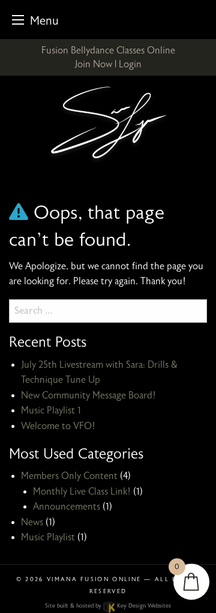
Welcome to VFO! (58, 426)
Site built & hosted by (107, 605)
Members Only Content (69, 476)
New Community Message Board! (88, 395)
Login (130, 64)
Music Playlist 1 (51, 410)
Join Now (93, 64)
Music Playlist (48, 537)
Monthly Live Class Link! (82, 491)
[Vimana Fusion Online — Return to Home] (108, 124)
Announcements (66, 506)
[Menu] (18, 19)
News (32, 522)
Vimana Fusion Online (94, 579)
